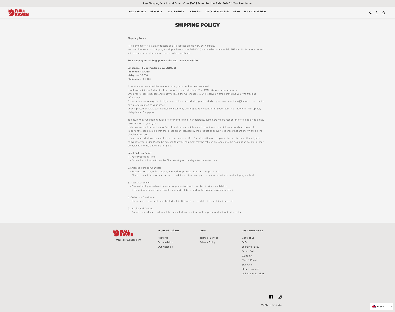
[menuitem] (137, 11)
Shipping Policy (250, 246)
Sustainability (165, 242)
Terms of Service (209, 237)
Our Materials (165, 246)
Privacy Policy (207, 242)
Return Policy (249, 251)
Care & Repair (250, 260)
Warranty (247, 255)
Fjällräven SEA (275, 305)
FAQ (244, 242)
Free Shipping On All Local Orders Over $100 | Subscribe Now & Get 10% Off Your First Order (197, 3)
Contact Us (248, 237)
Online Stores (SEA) (253, 273)
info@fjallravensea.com (128, 239)
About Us (163, 237)
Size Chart (248, 264)
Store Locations (250, 269)
